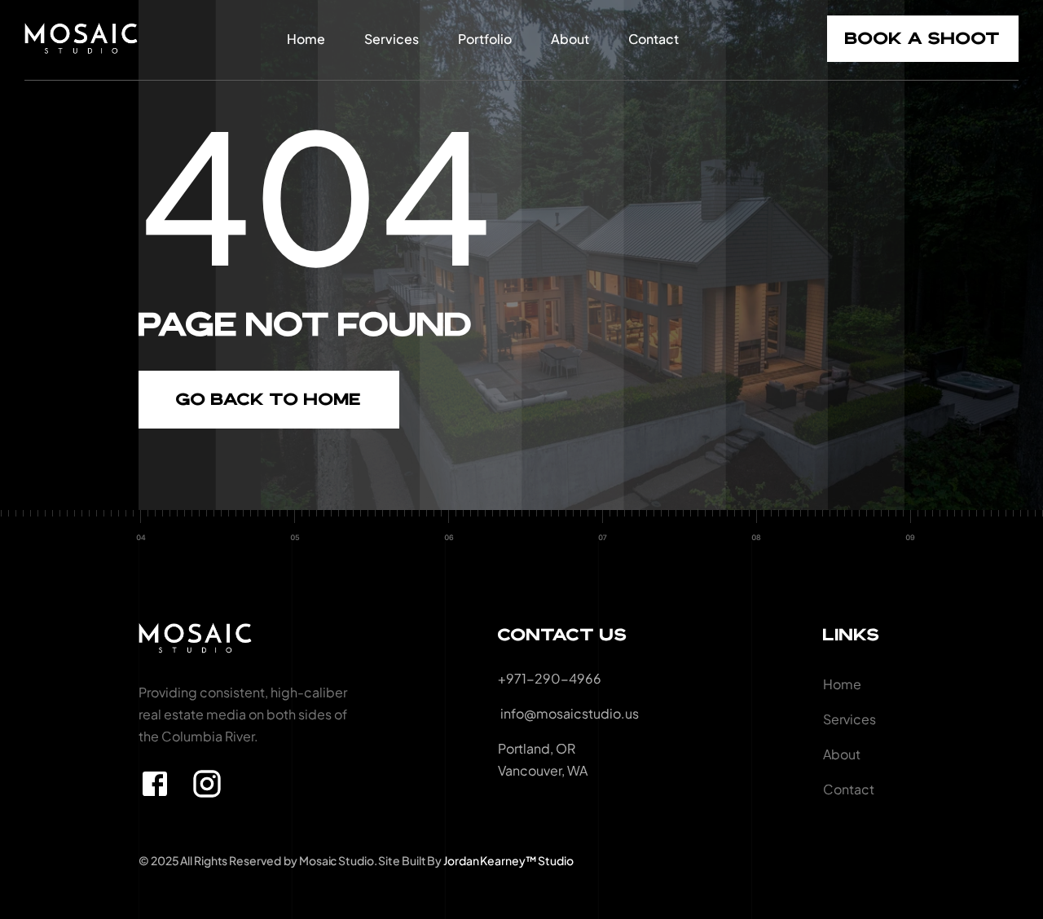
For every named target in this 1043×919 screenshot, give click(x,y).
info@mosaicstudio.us (568, 713)
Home (306, 38)
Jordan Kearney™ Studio (508, 860)
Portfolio (485, 38)
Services (391, 38)
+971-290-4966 (549, 678)
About (570, 38)
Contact (653, 38)
